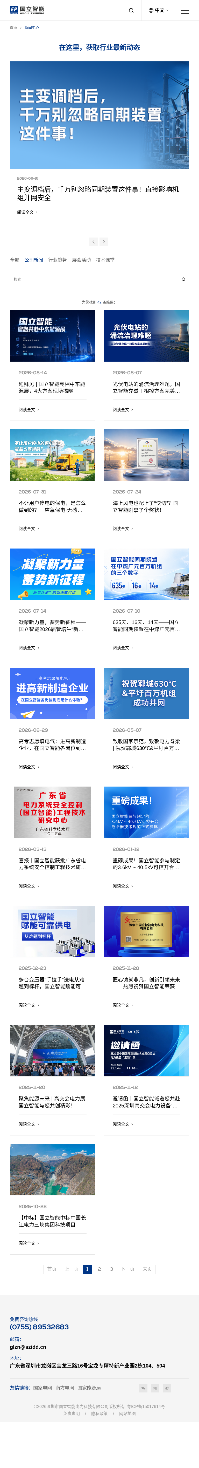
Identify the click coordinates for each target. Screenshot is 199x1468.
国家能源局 (89, 1388)
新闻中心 (32, 27)
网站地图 (127, 1413)
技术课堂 (105, 260)
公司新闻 (33, 260)
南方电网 (64, 1388)
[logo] (27, 10)
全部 (14, 260)
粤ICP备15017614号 (146, 1406)
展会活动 (81, 260)
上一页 (72, 1269)
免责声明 (71, 1413)
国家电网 (42, 1388)
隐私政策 (99, 1413)
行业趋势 (57, 260)
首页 (13, 27)
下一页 (127, 1269)
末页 (147, 1269)
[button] (93, 242)
